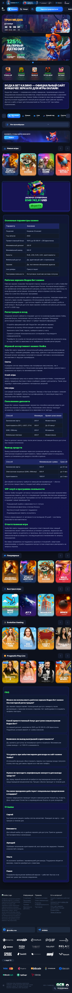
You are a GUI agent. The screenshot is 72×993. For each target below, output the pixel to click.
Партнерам (38, 907)
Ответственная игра (41, 900)
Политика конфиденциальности (42, 903)
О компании (27, 898)
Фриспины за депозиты (27, 907)
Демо (13, 168)
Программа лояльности (27, 901)
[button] (30, 62)
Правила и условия (41, 898)
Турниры (26, 904)
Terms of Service (56, 912)
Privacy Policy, (55, 910)
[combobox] (35, 124)
